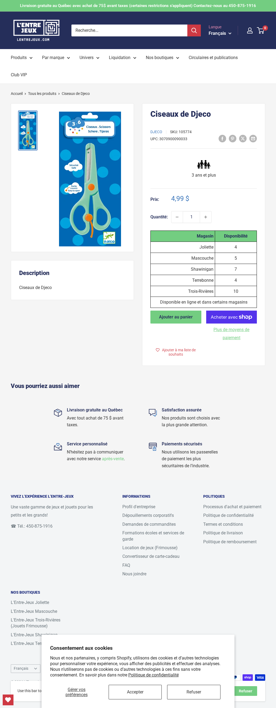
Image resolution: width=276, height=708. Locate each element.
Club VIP (19, 74)
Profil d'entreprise (138, 506)
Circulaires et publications (213, 57)
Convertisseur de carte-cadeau (151, 556)
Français (21, 668)
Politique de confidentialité (153, 675)
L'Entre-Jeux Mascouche (34, 611)
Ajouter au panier (176, 316)
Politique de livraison (223, 532)
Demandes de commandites (149, 524)
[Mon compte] (250, 30)
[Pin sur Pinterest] (232, 138)
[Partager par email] (253, 138)
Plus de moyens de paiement (231, 333)
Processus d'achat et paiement (232, 506)
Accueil (17, 93)
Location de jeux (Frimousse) (150, 547)
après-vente (113, 458)
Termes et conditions (223, 524)
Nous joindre (134, 573)
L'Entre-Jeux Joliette (30, 602)
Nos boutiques (159, 57)
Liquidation (119, 57)
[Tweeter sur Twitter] (243, 138)
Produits (19, 57)
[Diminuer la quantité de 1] (177, 217)
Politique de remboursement (230, 541)
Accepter (135, 692)
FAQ (126, 565)
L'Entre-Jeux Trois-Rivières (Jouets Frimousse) (35, 622)
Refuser (194, 692)
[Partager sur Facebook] (222, 138)
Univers (87, 57)
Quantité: (159, 216)
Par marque (53, 57)
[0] (260, 30)
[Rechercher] (194, 30)
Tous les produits (42, 93)
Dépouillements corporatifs (148, 515)
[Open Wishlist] (8, 700)
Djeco (156, 132)
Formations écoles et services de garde (153, 535)
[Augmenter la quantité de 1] (205, 217)
